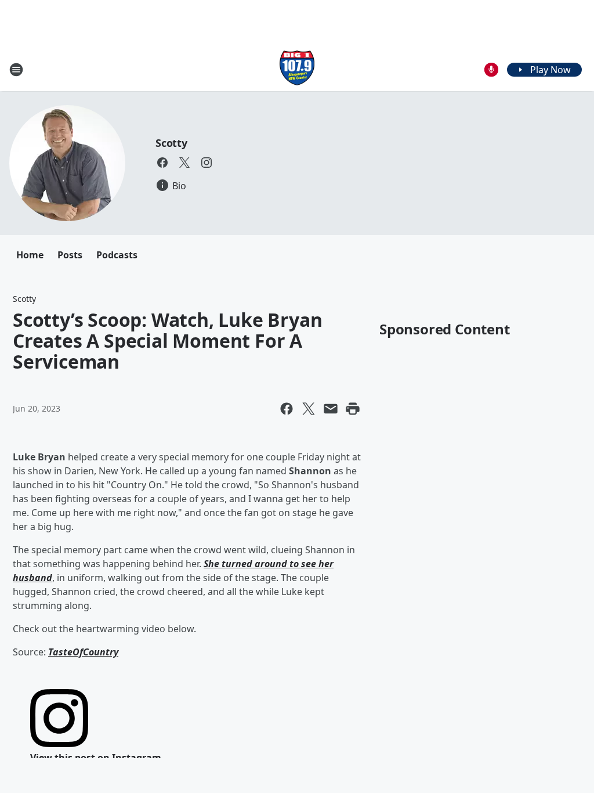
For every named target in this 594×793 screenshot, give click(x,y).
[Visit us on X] (184, 163)
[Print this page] (353, 409)
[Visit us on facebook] (162, 163)
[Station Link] (297, 69)
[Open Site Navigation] (16, 70)
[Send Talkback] (491, 70)
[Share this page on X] (308, 409)
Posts (69, 254)
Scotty (171, 143)
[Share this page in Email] (331, 409)
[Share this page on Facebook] (286, 409)
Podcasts (116, 254)
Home (30, 254)
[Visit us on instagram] (206, 163)
